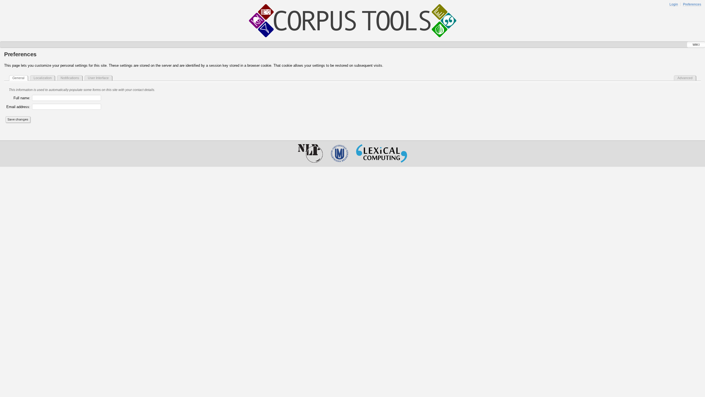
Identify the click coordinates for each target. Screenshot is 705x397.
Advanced (685, 78)
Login (673, 4)
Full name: (21, 98)
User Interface (98, 78)
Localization (43, 78)
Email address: (18, 107)
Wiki (696, 44)
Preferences (692, 4)
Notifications (70, 78)
